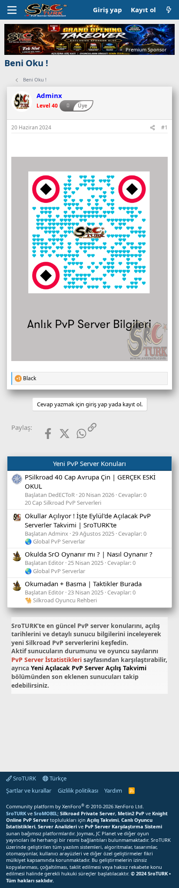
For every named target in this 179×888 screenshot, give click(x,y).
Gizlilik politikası (78, 790)
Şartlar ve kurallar (28, 790)
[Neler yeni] (168, 10)
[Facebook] (41, 433)
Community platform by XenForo (75, 806)
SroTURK (24, 778)
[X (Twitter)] (58, 433)
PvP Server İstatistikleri (46, 659)
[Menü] (12, 10)
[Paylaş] (152, 128)
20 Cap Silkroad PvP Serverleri (63, 502)
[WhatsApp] (75, 433)
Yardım (113, 790)
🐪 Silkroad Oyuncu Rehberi (61, 600)
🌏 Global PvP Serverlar (55, 541)
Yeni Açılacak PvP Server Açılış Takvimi (88, 668)
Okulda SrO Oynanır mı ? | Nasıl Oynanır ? (88, 554)
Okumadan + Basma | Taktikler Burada (83, 583)
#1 (164, 127)
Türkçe (57, 778)
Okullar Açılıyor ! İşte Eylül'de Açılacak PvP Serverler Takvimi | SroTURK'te (88, 520)
